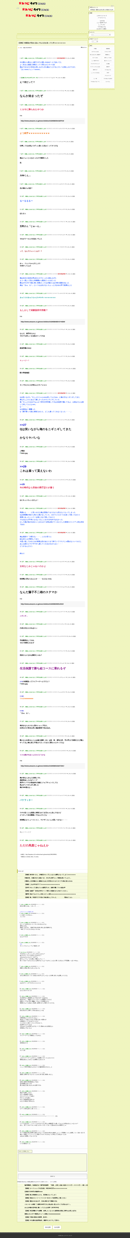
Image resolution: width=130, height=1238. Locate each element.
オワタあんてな (108, 69)
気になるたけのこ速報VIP (95, 54)
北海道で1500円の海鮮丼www (34, 1191)
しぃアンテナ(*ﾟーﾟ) (95, 72)
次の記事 (57, 1227)
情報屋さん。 (108, 54)
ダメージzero (95, 57)
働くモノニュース (107, 60)
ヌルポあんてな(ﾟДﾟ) (108, 78)
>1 (22, 681)
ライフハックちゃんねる (95, 66)
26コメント (84, 47)
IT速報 (95, 48)
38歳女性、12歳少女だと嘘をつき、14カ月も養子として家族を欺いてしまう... (48, 878)
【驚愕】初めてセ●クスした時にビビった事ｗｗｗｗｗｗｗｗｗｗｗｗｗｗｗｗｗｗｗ (50, 894)
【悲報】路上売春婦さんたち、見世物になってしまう (40, 1194)
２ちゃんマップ (108, 75)
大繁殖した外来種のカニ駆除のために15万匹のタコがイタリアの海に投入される (48, 881)
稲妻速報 (108, 48)
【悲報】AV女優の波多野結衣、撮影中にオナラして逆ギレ (42, 1220)
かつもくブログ (108, 51)
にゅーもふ (108, 81)
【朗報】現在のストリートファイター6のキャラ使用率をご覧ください (45, 1198)
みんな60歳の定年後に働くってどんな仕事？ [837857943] (42, 1207)
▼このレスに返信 (70, 58)
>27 (23, 424)
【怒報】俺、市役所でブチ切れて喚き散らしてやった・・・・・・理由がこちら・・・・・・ (52, 897)
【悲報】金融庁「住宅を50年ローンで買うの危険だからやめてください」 (46, 891)
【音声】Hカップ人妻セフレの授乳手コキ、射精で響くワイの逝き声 (45, 887)
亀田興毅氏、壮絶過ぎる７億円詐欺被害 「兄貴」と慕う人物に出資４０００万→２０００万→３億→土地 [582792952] (56, 1185)
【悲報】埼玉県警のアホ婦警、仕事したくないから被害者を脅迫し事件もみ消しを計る (50, 1210)
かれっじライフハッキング (66, 1235)
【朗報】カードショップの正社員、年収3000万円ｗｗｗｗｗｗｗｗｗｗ (46, 1188)
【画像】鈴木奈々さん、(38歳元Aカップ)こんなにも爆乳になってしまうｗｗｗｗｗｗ (50, 874)
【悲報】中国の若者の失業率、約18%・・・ (38, 1217)
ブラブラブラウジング (95, 63)
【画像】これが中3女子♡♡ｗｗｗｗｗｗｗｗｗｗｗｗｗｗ (42, 884)
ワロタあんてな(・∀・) (95, 81)
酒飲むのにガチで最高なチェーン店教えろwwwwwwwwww (42, 1214)
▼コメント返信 (40, 904)
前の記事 (48, 1227)
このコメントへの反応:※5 (26, 911)
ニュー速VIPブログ (95, 60)
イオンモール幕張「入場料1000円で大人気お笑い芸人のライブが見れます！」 (48, 1204)
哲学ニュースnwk (107, 57)
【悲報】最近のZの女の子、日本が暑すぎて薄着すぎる (41, 1201)
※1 (21, 944)
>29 (23, 466)
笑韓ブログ (95, 69)
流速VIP (108, 66)
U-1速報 (107, 63)
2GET (108, 72)
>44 (22, 696)
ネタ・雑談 (23, 47)
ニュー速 (95, 78)
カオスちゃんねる (95, 51)
